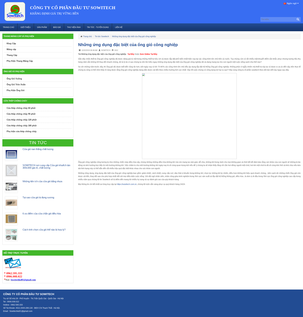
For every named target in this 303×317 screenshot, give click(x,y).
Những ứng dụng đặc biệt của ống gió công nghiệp (134, 36)
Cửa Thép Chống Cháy (15, 101)
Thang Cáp (12, 55)
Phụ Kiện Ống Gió (15, 90)
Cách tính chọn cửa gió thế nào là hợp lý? (44, 229)
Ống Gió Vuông (14, 79)
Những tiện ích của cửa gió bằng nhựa (42, 181)
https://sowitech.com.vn (127, 184)
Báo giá (57, 27)
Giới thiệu (26, 27)
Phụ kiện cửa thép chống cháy (21, 131)
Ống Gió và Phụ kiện (14, 71)
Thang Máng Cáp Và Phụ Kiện (19, 36)
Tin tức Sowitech (102, 36)
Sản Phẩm (42, 27)
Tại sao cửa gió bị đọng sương (38, 197)
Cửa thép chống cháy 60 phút (21, 108)
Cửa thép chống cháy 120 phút (21, 120)
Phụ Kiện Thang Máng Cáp (20, 61)
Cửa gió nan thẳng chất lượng (38, 149)
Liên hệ (118, 27)
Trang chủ (8, 27)
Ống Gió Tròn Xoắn (16, 84)
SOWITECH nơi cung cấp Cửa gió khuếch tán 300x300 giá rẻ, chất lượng (46, 166)
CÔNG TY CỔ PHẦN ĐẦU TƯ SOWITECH (72, 7)
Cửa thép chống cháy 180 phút (21, 125)
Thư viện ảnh (74, 27)
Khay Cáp (11, 43)
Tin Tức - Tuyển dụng (98, 27)
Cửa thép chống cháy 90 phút (21, 114)
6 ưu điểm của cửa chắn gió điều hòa (42, 213)
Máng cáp (11, 49)
